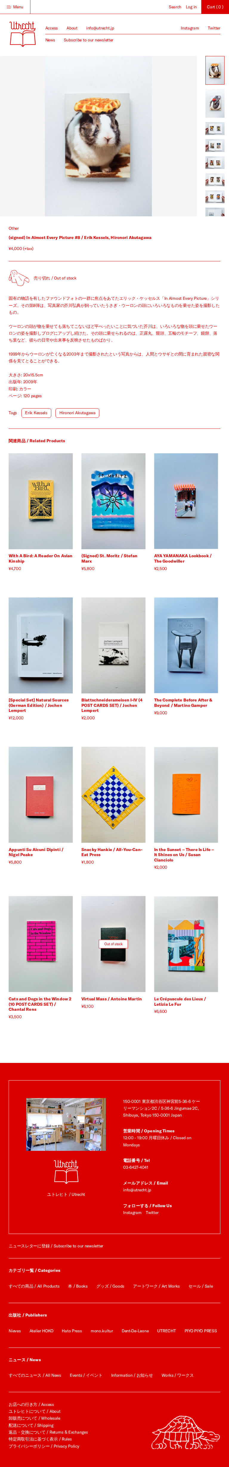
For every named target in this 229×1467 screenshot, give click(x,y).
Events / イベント (86, 1375)
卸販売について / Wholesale (34, 1418)
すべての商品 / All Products (34, 1286)
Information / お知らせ (132, 1375)
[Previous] (49, 136)
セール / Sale (200, 1286)
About (72, 28)
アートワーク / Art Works (156, 1286)
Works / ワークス (178, 1375)
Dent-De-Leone (135, 1331)
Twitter (214, 28)
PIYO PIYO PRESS (201, 1331)
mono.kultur (102, 1331)
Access (51, 28)
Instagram (190, 28)
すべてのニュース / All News (35, 1375)
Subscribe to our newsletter (88, 40)
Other (14, 228)
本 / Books (77, 1286)
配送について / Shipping (31, 1425)
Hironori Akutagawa (77, 412)
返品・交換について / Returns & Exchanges (48, 1432)
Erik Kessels (36, 412)
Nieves (15, 1331)
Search (175, 7)
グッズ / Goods (110, 1286)
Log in (191, 7)
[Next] (147, 136)
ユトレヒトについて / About (34, 1411)
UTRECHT (166, 1331)
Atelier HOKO (41, 1331)
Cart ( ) (215, 7)
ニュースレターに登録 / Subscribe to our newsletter (56, 1246)
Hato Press (72, 1331)
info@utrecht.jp (100, 28)
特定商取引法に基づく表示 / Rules (40, 1439)
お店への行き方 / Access (31, 1404)
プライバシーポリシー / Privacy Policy (44, 1446)
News (50, 40)
